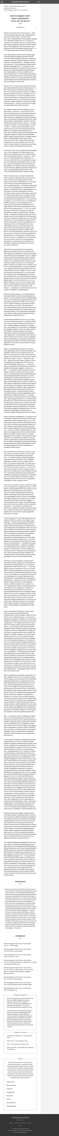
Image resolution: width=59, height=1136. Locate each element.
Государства (11, 1092)
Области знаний (11, 1047)
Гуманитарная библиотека (17, 6)
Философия (22, 1044)
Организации (11, 1085)
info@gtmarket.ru (22, 1132)
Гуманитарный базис (10, 8)
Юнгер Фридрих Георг (21, 1041)
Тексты (9, 1099)
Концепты (10, 1096)
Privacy (29, 1123)
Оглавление (20, 27)
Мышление (15, 1044)
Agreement (17, 1123)
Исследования (11, 1102)
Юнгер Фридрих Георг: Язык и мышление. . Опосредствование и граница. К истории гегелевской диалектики (20, 962)
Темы (8, 1044)
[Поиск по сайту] (39, 2)
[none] (2, 2)
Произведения (11, 1106)
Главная (6, 6)
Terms (23, 1123)
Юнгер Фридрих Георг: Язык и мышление (16, 10)
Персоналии (10, 1041)
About (11, 1123)
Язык (27, 1044)
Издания (9, 1089)
